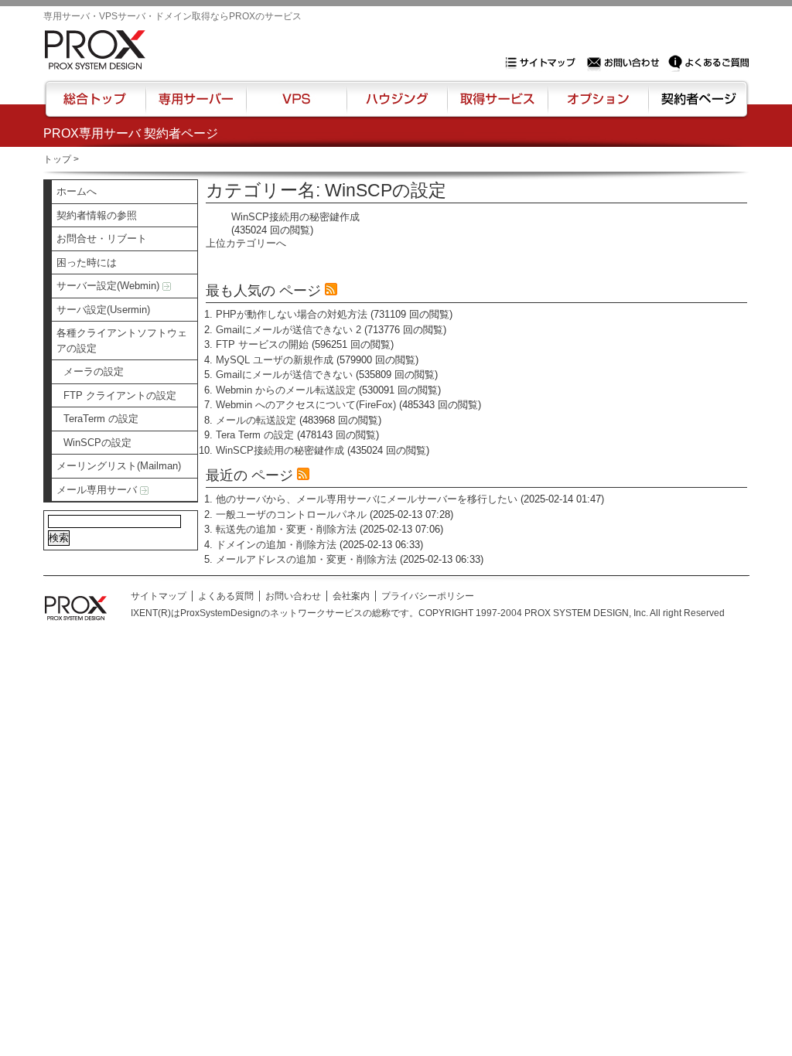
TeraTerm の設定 (100, 418)
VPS (296, 106)
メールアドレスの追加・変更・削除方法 (306, 559)
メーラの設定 (93, 371)
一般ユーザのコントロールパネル (291, 514)
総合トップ (96, 106)
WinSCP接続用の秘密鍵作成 (295, 217)
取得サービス (496, 106)
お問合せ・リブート (101, 238)
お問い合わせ (625, 62)
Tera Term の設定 (255, 435)
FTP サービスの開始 (262, 344)
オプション (597, 106)
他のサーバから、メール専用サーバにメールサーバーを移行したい (366, 499)
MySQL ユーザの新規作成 (274, 360)
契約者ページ (696, 106)
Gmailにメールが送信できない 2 (288, 330)
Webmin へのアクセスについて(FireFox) (306, 404)
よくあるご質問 (708, 62)
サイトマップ (543, 62)
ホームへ (76, 191)
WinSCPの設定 (97, 442)
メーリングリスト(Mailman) (118, 466)
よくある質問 (226, 596)
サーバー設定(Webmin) (109, 285)
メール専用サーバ (98, 490)
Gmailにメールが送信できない (284, 374)
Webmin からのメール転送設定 (286, 390)
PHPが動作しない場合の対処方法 (291, 314)
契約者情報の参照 (96, 215)
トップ (57, 159)
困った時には (86, 262)
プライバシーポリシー (427, 596)
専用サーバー (195, 106)
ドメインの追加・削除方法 (276, 544)
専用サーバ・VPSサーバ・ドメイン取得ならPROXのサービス (172, 16)
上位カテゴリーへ (246, 243)
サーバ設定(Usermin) (103, 309)
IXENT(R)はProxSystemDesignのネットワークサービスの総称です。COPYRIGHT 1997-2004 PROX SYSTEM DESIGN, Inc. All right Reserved (428, 613)
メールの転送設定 (256, 420)
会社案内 (351, 596)
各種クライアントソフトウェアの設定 (121, 340)
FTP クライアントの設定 (119, 395)
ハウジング (395, 106)
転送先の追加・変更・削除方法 (286, 529)
